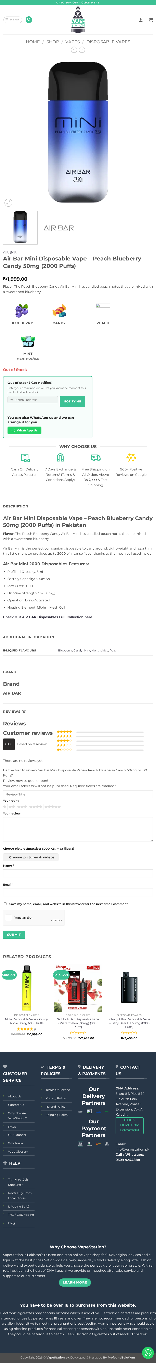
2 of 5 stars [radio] (11, 807)
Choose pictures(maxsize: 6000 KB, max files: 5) (38, 848)
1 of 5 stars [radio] (4, 807)
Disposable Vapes (108, 41)
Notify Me (72, 401)
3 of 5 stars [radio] (21, 807)
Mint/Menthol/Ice (96, 650)
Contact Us (16, 1105)
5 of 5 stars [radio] (52, 807)
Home (33, 41)
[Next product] (74, 50)
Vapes (72, 41)
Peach (114, 650)
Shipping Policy (57, 1115)
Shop (52, 41)
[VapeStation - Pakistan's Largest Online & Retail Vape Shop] (78, 19)
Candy (78, 650)
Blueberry (65, 650)
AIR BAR (10, 252)
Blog (11, 1223)
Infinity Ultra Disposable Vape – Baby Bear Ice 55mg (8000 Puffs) (129, 1023)
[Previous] (11, 132)
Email (8, 884)
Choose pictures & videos (32, 857)
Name (8, 865)
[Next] (144, 132)
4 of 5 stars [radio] (35, 807)
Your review (12, 813)
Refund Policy (55, 1106)
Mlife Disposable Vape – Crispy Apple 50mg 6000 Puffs (26, 1021)
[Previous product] (82, 50)
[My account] (141, 19)
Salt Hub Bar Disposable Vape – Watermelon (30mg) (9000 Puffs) (78, 1023)
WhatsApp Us (27, 430)
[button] (12, 20)
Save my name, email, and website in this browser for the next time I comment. (69, 904)
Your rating (11, 800)
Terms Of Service (58, 1090)
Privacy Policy (56, 1098)
